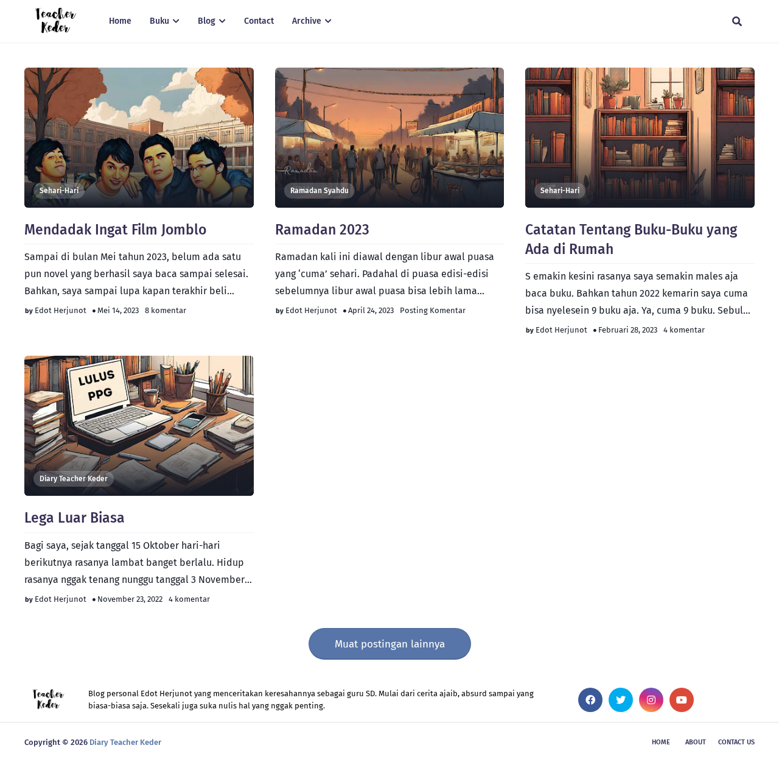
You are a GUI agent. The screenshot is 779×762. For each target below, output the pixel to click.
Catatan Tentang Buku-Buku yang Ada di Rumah (631, 239)
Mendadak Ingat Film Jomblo (115, 229)
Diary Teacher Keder (74, 478)
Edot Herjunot (60, 310)
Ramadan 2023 (322, 229)
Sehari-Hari (59, 190)
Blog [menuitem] (206, 21)
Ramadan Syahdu (319, 190)
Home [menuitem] (120, 21)
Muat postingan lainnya (390, 644)
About (695, 742)
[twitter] (621, 700)
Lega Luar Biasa (74, 517)
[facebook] (590, 700)
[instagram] (651, 700)
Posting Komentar (433, 310)
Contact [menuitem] (259, 21)
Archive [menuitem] (306, 21)
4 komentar (684, 329)
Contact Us (736, 742)
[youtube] (681, 700)
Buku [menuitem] (159, 21)
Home (661, 742)
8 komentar (165, 310)
